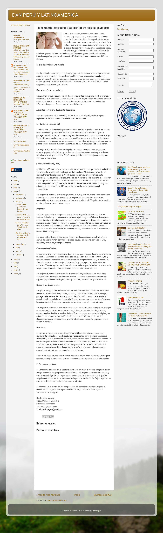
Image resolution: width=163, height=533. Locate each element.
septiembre (20, 244)
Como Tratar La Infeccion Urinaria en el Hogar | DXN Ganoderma (138, 190)
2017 (15, 184)
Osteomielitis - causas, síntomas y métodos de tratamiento (139, 314)
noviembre (20, 198)
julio (17, 247)
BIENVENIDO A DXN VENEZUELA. (20, 112)
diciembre (20, 194)
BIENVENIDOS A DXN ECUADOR (21, 47)
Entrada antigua (102, 494)
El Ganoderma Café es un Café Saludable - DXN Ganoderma (21, 72)
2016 (15, 187)
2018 (15, 180)
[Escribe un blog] (45, 416)
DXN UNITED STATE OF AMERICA (21, 127)
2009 (16, 273)
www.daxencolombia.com (21, 152)
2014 (15, 259)
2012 (15, 263)
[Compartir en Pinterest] (52, 416)
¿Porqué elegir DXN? (135, 297)
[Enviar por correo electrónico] (43, 416)
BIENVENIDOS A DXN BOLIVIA (21, 81)
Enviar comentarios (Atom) (57, 500)
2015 (15, 191)
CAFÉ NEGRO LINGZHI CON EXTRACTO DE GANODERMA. (139, 264)
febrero (19, 255)
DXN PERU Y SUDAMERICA (18, 36)
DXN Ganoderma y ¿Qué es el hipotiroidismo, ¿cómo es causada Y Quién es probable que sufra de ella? (139, 170)
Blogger (98, 511)
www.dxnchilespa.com (21, 146)
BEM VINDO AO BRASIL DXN (19, 99)
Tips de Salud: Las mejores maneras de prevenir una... (22, 217)
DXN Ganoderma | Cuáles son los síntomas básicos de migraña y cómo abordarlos (139, 246)
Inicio (77, 494)
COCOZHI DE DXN (135, 281)
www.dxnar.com (19, 141)
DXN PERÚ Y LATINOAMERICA (45, 15)
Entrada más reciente (48, 494)
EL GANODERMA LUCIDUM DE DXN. (20, 66)
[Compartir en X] (48, 416)
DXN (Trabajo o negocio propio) (129, 206)
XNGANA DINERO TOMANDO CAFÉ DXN (20, 117)
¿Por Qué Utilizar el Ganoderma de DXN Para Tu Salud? (22, 236)
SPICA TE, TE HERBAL (136, 211)
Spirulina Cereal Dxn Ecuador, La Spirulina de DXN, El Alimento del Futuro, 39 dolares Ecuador (21, 54)
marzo (18, 251)
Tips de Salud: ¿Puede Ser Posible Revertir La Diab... (22, 207)
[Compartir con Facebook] (50, 416)
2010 (16, 270)
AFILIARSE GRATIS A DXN (20, 25)
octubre (19, 201)
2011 (15, 266)
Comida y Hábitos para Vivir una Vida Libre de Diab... (21, 226)
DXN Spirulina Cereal (21, 39)
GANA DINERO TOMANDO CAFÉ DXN (20, 132)
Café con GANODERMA (136, 228)
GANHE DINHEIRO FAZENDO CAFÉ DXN (21, 103)
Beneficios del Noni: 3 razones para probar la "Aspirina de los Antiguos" (21, 88)
